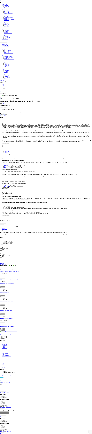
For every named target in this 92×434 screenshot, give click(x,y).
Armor (3, 364)
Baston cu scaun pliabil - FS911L (4, 292)
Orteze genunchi (6, 35)
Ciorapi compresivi (7, 37)
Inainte (4, 93)
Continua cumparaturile (6, 143)
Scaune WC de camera (7, 10)
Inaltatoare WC (6, 14)
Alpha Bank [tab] (6, 152)
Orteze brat (6, 31)
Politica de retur (2, 263)
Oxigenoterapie (6, 26)
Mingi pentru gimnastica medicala (9, 28)
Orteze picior (6, 34)
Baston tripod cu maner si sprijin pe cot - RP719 (6, 318)
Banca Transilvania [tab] (7, 151)
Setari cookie (2, 377)
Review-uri (8, 230)
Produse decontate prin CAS (42, 211)
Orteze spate (6, 73)
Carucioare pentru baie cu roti (8, 13)
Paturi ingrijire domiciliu (8, 16)
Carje (5, 7)
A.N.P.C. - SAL (4, 348)
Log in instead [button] (2, 407)
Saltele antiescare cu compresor (9, 19)
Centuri (5, 38)
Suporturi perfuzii (7, 21)
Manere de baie (6, 54)
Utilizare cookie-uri (5, 345)
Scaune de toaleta (6, 11)
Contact (3, 346)
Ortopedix (3, 365)
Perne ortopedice (6, 24)
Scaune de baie (6, 12)
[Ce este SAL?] (2, 380)
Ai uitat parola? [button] (2, 390)
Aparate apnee (6, 25)
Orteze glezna (6, 36)
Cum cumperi (4, 354)
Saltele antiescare (6, 18)
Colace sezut (6, 23)
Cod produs (2, 235)
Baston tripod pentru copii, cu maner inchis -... (6, 334)
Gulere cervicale (6, 30)
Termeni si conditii (5, 343)
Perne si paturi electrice (7, 67)
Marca (1, 103)
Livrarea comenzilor (5, 353)
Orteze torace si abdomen (8, 33)
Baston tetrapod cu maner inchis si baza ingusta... (7, 283)
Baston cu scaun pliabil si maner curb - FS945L (6, 301)
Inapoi (1, 93)
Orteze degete (6, 32)
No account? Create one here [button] (4, 392)
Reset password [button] (8, 407)
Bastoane (5, 48)
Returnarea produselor (5, 355)
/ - (3, 115)
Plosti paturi (6, 22)
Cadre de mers (6, 6)
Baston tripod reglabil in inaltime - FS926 (6, 310)
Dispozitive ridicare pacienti (8, 17)
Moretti (3, 103)
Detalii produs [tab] (4, 229)
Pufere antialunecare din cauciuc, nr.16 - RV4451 (7, 326)
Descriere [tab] (3, 228)
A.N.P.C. (3, 347)
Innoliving (3, 367)
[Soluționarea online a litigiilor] (5, 382)
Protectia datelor (4, 344)
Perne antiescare (6, 20)
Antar (3, 366)
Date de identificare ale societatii (7, 375)
